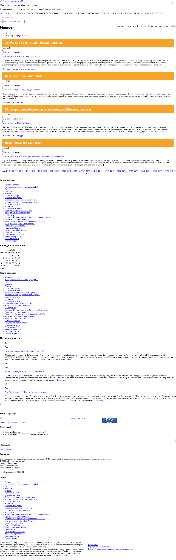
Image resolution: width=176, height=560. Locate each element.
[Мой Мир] (22, 472)
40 (92, 171)
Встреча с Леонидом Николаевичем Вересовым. (24, 372)
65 (151, 171)
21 (46, 171)
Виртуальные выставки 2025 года (18, 211)
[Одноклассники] (20, 472)
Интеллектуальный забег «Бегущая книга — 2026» (25, 351)
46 (106, 171)
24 (53, 171)
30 (68, 171)
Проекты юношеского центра (17, 219)
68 (159, 171)
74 (173, 171)
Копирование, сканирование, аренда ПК (21, 187)
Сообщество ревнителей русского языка (33, 42)
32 (72, 171)
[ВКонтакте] (17, 472)
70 (163, 171)
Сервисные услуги (12, 196)
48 (111, 171)
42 (96, 171)
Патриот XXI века (12, 228)
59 (137, 171)
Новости (20, 56)
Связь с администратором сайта (13, 422)
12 (25, 171)
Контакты (141, 26)
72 (168, 171)
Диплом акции (11, 241)
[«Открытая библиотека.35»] (12, 1)
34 (77, 171)
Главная (121, 26)
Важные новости (9, 56)
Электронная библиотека (15, 234)
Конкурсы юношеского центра (17, 213)
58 (135, 171)
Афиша (8, 193)
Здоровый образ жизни (14, 236)
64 (149, 171)
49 (113, 171)
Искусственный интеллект (16, 230)
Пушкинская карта (12, 232)
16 (34, 171)
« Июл (2, 268)
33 (75, 171)
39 (89, 171)
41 (94, 171)
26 (58, 171)
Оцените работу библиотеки (100, 547)
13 (27, 171)
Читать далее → (67, 359)
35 (80, 171)
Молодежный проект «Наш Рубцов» (20, 224)
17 (36, 171)
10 (20, 171)
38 (87, 171)
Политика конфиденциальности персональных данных (110, 549)
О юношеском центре (13, 198)
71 (166, 171)
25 (56, 171)
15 (32, 171)
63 (147, 171)
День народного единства (23, 142)
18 (39, 171)
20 (44, 171)
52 (120, 171)
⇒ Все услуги (10, 215)
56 (130, 171)
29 (65, 171)
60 (139, 171)
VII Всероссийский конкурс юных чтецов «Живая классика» (48, 109)
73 (171, 171)
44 (101, 171)
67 (156, 171)
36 (82, 171)
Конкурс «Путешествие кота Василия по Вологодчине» (27, 217)
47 (108, 171)
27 (60, 171)
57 (132, 171)
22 (48, 171)
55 (127, 171)
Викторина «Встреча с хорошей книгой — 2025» (25, 221)
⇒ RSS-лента (5, 449)
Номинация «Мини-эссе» (15, 226)
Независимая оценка (158, 26)
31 (70, 171)
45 (104, 171)
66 (154, 171)
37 (84, 171)
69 (161, 171)
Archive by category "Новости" (17, 36)
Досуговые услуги (12, 204)
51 (118, 171)
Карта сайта (93, 545)
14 (29, 171)
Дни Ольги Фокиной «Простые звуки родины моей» (26, 392)
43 (99, 171)
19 (41, 171)
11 (22, 171)
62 (144, 171)
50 (115, 171)
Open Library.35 (6, 17)
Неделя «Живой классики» (24, 76)
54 (125, 171)
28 (63, 171)
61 (142, 171)
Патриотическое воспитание (37, 156)
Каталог (131, 26)
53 (123, 171)
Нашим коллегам (12, 239)
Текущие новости (32, 56)
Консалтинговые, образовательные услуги (22, 202)
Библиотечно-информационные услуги (21, 200)
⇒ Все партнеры (78, 418)
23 (51, 171)
